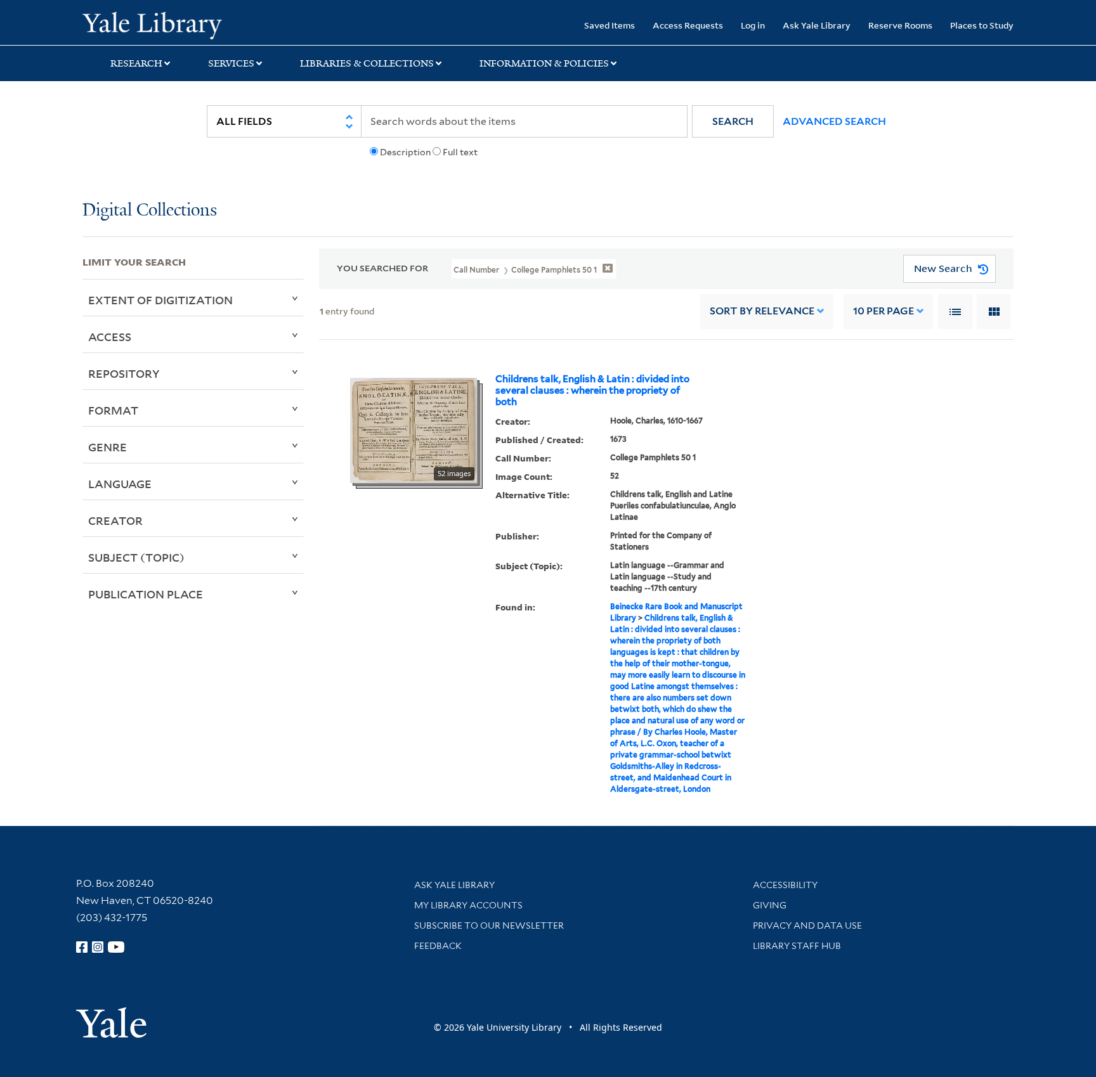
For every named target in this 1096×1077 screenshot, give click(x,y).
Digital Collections (149, 211)
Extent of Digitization (160, 299)
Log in (753, 25)
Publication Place (145, 594)
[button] (733, 121)
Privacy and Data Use (807, 925)
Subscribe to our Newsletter (489, 925)
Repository (124, 373)
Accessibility (785, 885)
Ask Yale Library (817, 25)
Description (405, 152)
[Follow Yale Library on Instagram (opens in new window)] (97, 947)
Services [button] (231, 63)
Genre (107, 447)
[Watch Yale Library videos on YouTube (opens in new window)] (116, 947)
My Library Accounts (468, 905)
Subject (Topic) (136, 557)
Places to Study (982, 25)
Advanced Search (834, 121)
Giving (769, 905)
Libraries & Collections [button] (367, 63)
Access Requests (688, 25)
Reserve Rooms (900, 25)
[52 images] (413, 429)
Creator (115, 520)
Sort (762, 311)
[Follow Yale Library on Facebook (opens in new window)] (82, 947)
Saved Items (609, 25)
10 (883, 311)
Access (109, 336)
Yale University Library (152, 24)
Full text (460, 152)
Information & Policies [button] (544, 63)
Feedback (438, 946)
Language (120, 483)
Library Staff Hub (797, 946)
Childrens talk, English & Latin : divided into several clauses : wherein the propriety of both (592, 390)
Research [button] (136, 63)
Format (113, 410)
